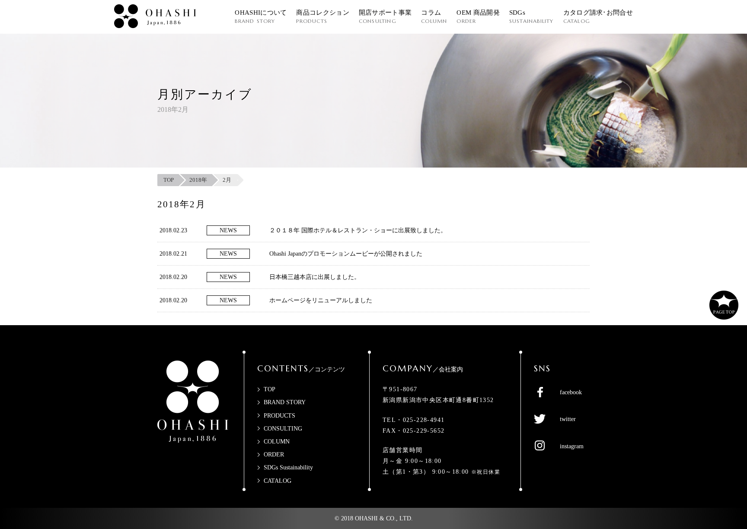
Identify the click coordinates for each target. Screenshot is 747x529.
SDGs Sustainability (288, 467)
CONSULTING (283, 428)
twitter (568, 419)
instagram (572, 446)
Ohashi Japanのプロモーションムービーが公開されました (345, 253)
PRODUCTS (279, 415)
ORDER (274, 454)
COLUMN (277, 441)
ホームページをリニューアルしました (320, 300)
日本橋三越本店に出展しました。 (314, 277)
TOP (269, 389)
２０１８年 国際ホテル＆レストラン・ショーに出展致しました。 (358, 230)
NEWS (228, 230)
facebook (571, 392)
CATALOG (277, 481)
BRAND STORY (285, 402)
